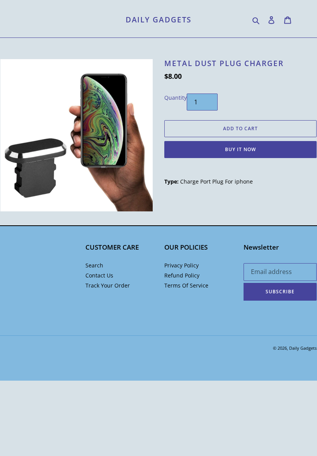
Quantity (175, 97)
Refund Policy (181, 275)
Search (94, 265)
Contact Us (99, 275)
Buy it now (240, 149)
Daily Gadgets (159, 19)
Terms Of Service (186, 285)
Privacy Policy (181, 265)
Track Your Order (107, 285)
